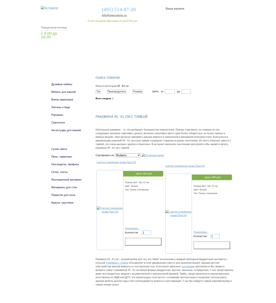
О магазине (104, 61)
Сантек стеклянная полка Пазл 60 (185, 166)
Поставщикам (190, 61)
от (162, 91)
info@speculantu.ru (114, 15)
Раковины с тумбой (117, 262)
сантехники (188, 266)
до (178, 91)
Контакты (218, 61)
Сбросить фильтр (114, 105)
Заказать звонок (62, 47)
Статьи (164, 61)
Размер (137, 91)
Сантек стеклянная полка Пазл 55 (116, 162)
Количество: (132, 232)
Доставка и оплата (135, 61)
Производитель (116, 91)
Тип (98, 91)
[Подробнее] (110, 211)
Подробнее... (132, 228)
